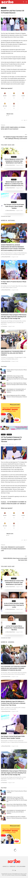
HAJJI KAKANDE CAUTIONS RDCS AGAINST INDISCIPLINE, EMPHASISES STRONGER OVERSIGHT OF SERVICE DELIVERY (13, 668)
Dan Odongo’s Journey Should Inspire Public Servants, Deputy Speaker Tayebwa (14, 206)
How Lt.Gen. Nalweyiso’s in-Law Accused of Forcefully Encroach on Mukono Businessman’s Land (13, 548)
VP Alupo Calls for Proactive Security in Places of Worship (13, 282)
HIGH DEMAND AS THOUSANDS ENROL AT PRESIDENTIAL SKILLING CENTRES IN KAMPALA (13, 353)
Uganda (3, 434)
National (4, 7)
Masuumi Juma (10, 114)
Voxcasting (23, 875)
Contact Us (6, 866)
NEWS (14, 601)
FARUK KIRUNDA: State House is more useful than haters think (15, 559)
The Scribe (4, 326)
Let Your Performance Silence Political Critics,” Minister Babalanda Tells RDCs (14, 628)
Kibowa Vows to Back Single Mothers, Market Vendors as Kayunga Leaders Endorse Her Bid (17, 383)
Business (14, 179)
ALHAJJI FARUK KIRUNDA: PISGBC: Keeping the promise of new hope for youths (14, 605)
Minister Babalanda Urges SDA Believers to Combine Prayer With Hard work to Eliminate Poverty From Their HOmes (14, 184)
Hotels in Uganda (20, 866)
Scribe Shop (13, 866)
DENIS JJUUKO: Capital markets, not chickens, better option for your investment (13, 128)
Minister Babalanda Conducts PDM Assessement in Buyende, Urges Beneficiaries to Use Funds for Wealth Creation (14, 161)
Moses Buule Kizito (11, 165)
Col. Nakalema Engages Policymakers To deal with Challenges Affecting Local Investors (15, 137)
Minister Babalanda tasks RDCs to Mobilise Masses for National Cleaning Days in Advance (17, 396)
